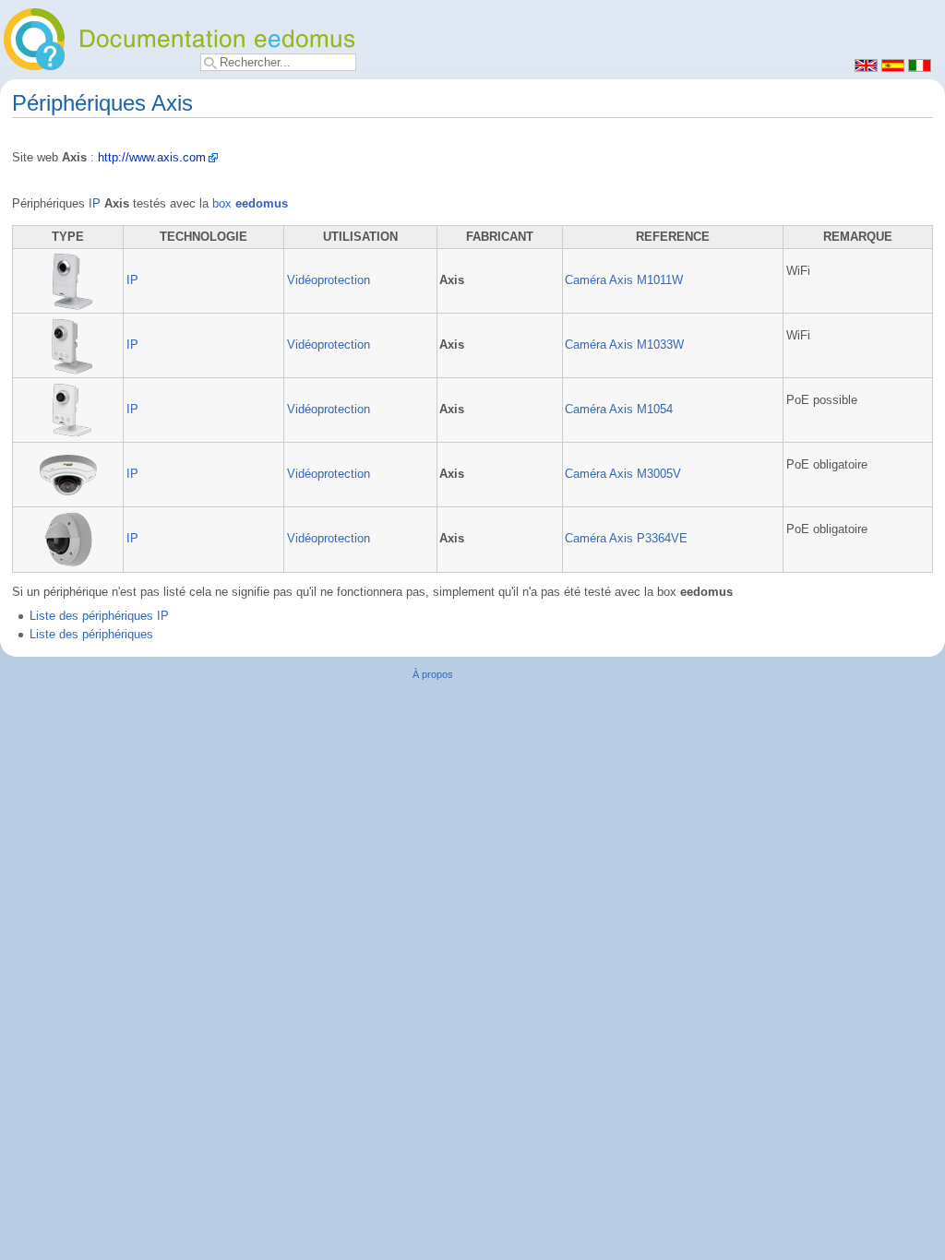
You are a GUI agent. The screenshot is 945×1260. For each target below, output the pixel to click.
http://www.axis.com (152, 157)
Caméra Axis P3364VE (626, 538)
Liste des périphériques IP (99, 616)
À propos (433, 674)
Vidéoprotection (328, 280)
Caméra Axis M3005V (623, 474)
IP (95, 203)
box (250, 203)
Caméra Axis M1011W (624, 280)
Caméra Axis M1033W (624, 345)
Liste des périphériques (91, 634)
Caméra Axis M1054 (619, 409)
